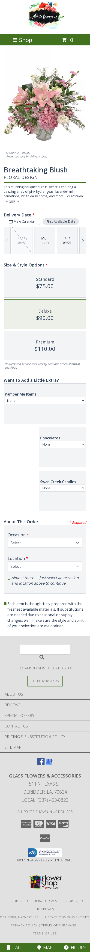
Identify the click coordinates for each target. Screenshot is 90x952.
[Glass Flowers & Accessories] (45, 27)
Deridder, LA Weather (19, 917)
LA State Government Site (66, 917)
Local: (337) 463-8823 (45, 800)
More (10, 201)
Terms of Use (45, 933)
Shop (25, 40)
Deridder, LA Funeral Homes (31, 901)
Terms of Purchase (58, 925)
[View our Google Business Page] (49, 763)
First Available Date (60, 221)
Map (47, 947)
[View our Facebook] (41, 763)
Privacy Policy (24, 925)
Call (16, 947)
